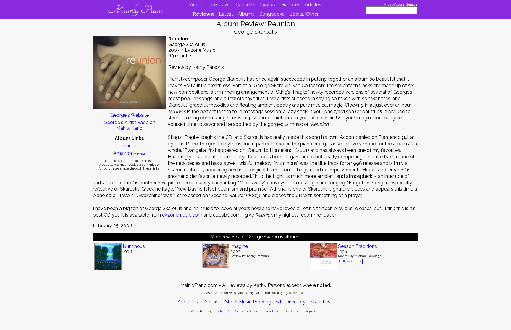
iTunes (129, 146)
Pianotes (290, 4)
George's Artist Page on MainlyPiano (129, 125)
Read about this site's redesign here (292, 311)
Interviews (219, 4)
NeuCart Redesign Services (240, 311)
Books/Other (303, 14)
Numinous (134, 246)
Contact (211, 302)
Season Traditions (357, 246)
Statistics (320, 302)
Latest (226, 14)
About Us (187, 302)
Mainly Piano (136, 9)
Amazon (129, 153)
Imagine (239, 246)
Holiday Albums (350, 261)
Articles (313, 4)
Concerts (245, 4)
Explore (268, 4)
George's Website (129, 115)
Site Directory (290, 302)
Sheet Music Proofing (248, 302)
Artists (197, 4)
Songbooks (271, 14)
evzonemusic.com (182, 215)
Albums (246, 14)
